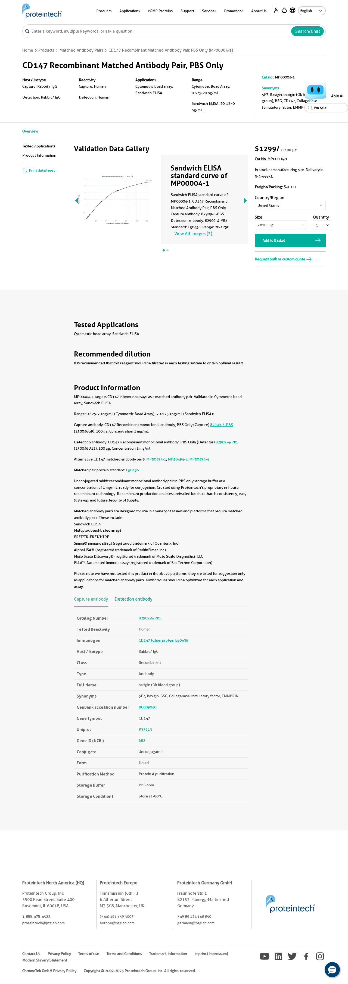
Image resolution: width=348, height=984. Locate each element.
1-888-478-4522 (36, 916)
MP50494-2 (178, 459)
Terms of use (88, 953)
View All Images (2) (193, 233)
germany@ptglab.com (196, 923)
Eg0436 (132, 470)
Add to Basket (274, 240)
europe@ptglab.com (117, 923)
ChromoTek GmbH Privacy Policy (49, 971)
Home (27, 50)
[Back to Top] (315, 970)
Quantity (321, 217)
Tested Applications (38, 146)
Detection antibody (133, 599)
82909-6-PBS (221, 424)
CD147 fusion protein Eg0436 (163, 640)
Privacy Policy (59, 953)
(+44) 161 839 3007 (116, 916)
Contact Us (31, 953)
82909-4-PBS (227, 442)
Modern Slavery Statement (44, 960)
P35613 (145, 729)
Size (258, 217)
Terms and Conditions (124, 953)
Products (46, 50)
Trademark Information (168, 953)
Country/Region (269, 197)
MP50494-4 (199, 459)
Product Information (39, 155)
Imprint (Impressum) (211, 953)
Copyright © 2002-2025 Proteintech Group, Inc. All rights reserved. (140, 971)
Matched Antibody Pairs (81, 50)
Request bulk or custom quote (280, 259)
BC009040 (147, 707)
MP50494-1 (156, 459)
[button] (332, 969)
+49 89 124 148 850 (194, 916)
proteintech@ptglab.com (43, 923)
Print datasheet (41, 170)
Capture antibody (91, 599)
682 (142, 740)
